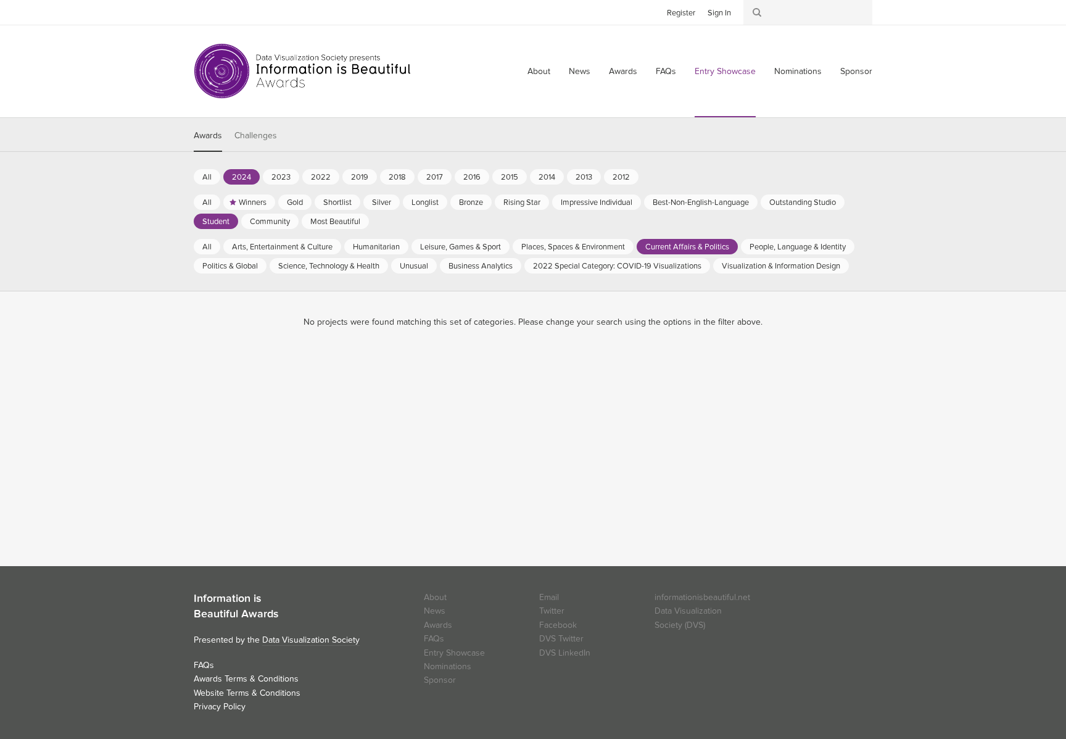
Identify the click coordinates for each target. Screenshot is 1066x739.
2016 (472, 177)
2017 (434, 177)
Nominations (798, 71)
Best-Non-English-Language (701, 202)
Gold (295, 202)
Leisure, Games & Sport (460, 247)
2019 (359, 177)
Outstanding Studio (802, 202)
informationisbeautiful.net (702, 597)
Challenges (255, 135)
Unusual (414, 266)
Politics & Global (230, 266)
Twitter (203, 11)
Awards (623, 71)
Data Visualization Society (311, 640)
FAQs (666, 71)
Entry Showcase (725, 71)
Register (681, 13)
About (538, 71)
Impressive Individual (596, 202)
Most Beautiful (335, 222)
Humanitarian (376, 247)
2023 (281, 177)
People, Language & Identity (798, 247)
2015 (509, 177)
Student (215, 222)
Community (270, 222)
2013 (584, 177)
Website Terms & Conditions (247, 693)
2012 (621, 177)
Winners (252, 202)
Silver (381, 202)
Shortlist (337, 202)
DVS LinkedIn (564, 653)
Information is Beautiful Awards (303, 71)
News (579, 71)
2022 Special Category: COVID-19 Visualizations (617, 266)
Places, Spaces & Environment (573, 247)
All (207, 177)
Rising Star (521, 202)
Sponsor (856, 71)
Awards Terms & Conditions (246, 679)
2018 (397, 177)
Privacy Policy (220, 706)
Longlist (425, 202)
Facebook (221, 11)
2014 (547, 177)
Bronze (471, 202)
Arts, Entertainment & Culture (282, 247)
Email (549, 597)
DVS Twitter (561, 638)
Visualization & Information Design (781, 266)
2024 (241, 177)
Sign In (719, 13)
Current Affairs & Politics (687, 247)
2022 (321, 177)
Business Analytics (480, 266)
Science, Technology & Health (328, 266)
